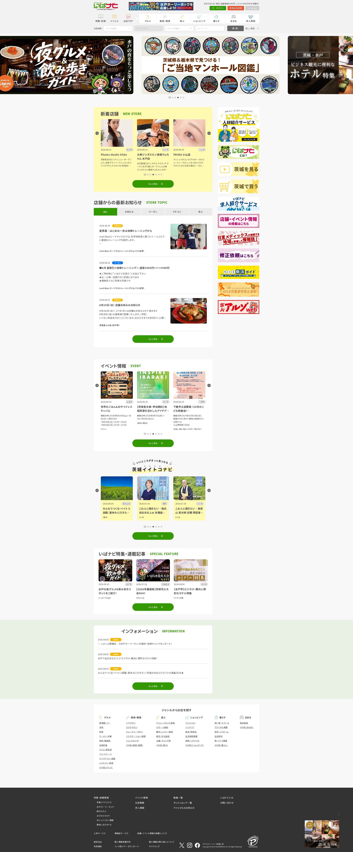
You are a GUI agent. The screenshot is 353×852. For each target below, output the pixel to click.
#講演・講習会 (142, 423)
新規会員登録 (236, 8)
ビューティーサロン (134, 731)
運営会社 (98, 841)
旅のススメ (101, 811)
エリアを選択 (111, 28)
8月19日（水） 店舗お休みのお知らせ (119, 305)
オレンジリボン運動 (105, 820)
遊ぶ (182, 21)
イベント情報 (141, 797)
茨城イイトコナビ (104, 802)
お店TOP (128, 21)
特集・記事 (100, 21)
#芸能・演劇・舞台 (180, 429)
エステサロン (131, 727)
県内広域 (126, 503)
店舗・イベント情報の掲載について (152, 833)
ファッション (190, 723)
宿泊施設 (244, 723)
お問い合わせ (227, 802)
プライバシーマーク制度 (212, 844)
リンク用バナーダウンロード (126, 846)
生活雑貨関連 (191, 736)
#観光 (105, 517)
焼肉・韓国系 (105, 740)
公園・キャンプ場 (163, 740)
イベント (114, 21)
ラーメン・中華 (105, 736)
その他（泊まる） (247, 727)
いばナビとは (226, 797)
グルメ (148, 21)
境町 (164, 503)
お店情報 (139, 802)
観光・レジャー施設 (164, 731)
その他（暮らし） (221, 745)
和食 (101, 731)
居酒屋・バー (104, 723)
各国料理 (103, 745)
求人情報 (250, 21)
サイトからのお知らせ (184, 807)
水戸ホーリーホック (105, 806)
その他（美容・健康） (134, 745)
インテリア (189, 727)
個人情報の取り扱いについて (161, 841)
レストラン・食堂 (106, 763)
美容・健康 (165, 21)
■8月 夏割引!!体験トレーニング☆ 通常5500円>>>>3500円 (134, 268)
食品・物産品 (191, 731)
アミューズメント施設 (165, 723)
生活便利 (219, 736)
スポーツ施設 (162, 727)
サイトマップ (154, 846)
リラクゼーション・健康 (136, 736)
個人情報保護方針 (122, 841)
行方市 (199, 503)
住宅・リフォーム (221, 731)
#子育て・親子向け (194, 429)
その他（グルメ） (106, 767)
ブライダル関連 (221, 727)
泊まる (233, 21)
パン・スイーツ (105, 754)
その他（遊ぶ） (162, 745)
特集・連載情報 (101, 797)
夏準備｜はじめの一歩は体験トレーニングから (125, 230)
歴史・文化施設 (163, 736)
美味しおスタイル (104, 824)
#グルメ (104, 429)
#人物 (141, 517)
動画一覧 (178, 797)
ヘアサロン (131, 723)
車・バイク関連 (221, 740)
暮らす (216, 21)
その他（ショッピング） (194, 745)
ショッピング (199, 21)
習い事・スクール (222, 723)
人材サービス (100, 833)
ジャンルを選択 (173, 28)
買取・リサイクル (192, 740)
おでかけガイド (103, 815)
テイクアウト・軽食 (107, 758)
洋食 (101, 727)
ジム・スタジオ (132, 740)
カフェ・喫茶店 (105, 749)
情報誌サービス (122, 833)
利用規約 (98, 846)
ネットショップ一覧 (182, 802)
